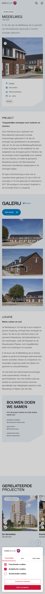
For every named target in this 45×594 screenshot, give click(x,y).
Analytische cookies (17, 569)
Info (22, 558)
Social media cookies (17, 573)
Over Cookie (36, 558)
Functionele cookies (17, 564)
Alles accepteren (22, 587)
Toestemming (8, 558)
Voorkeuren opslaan (22, 581)
